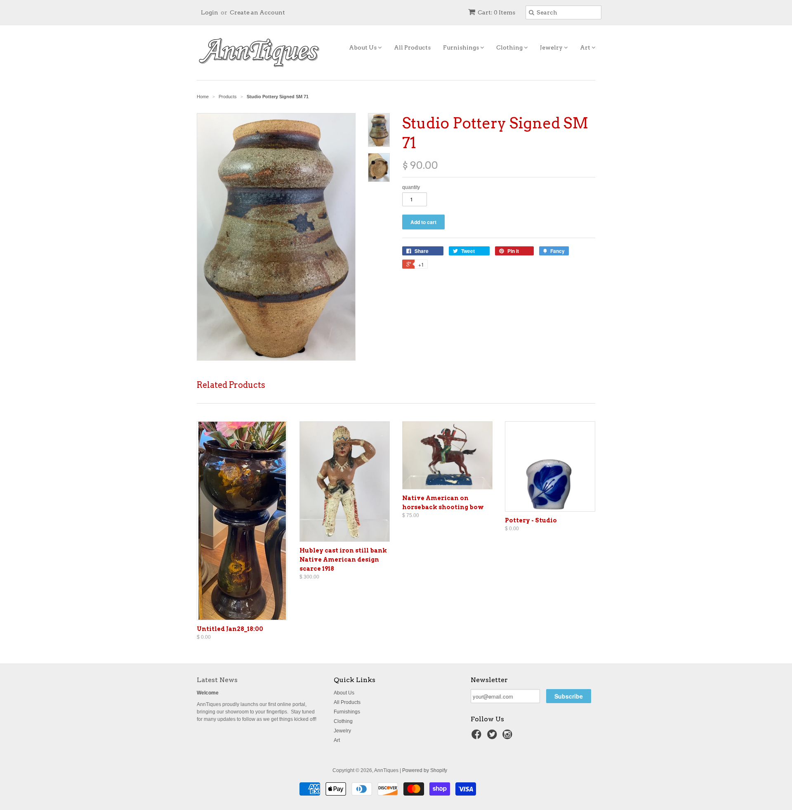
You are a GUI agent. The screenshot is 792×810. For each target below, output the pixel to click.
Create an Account (257, 12)
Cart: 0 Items (496, 12)
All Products (412, 47)
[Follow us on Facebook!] (477, 737)
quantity (411, 187)
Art (586, 47)
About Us (363, 47)
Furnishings (461, 47)
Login (209, 12)
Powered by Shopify (424, 770)
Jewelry (552, 47)
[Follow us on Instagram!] (508, 737)
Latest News (217, 680)
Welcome (208, 693)
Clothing (510, 47)
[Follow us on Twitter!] (493, 737)
